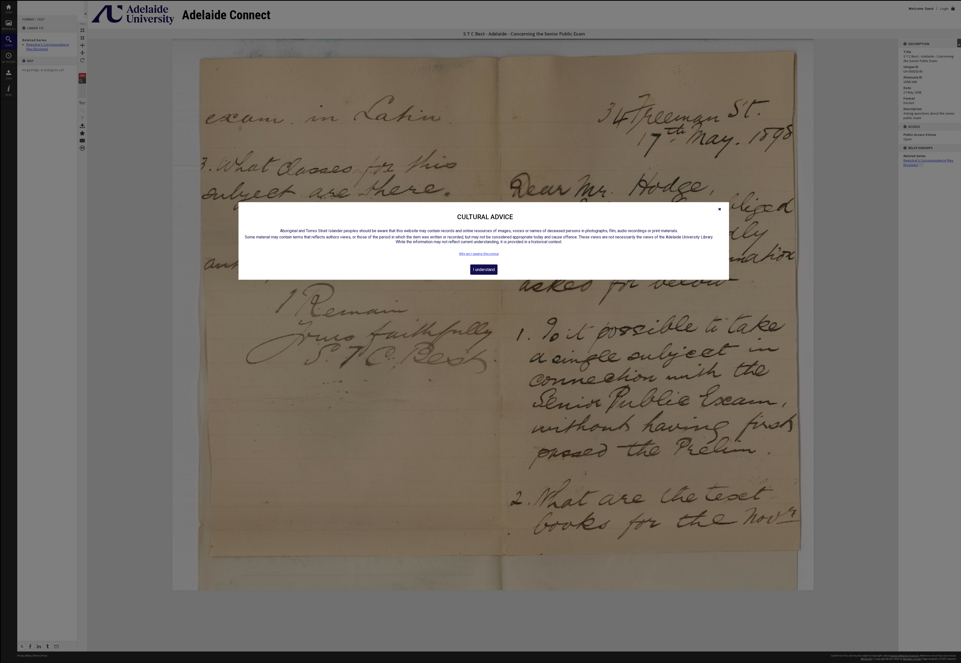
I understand (484, 269)
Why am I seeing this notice (479, 254)
